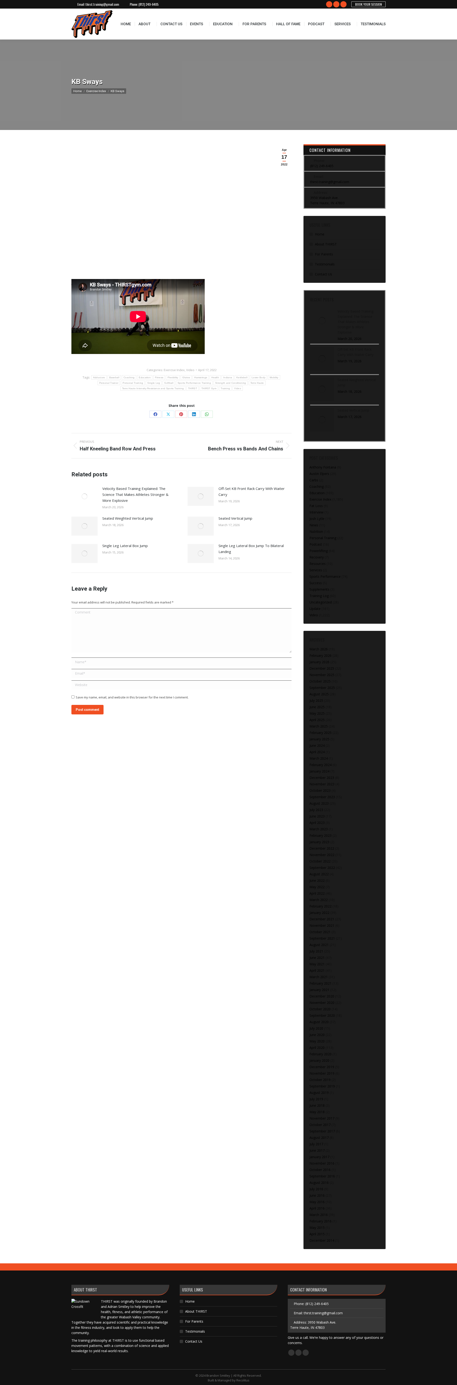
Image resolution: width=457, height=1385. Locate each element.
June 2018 (317, 1105)
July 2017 (316, 1144)
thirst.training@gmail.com (102, 4)
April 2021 (317, 970)
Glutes (186, 377)
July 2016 (316, 1189)
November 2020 (321, 1002)
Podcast (315, 544)
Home (319, 234)
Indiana (227, 377)
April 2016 (317, 1208)
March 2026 (318, 649)
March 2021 (318, 977)
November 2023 (321, 784)
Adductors (99, 377)
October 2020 (320, 1009)
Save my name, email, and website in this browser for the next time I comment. (132, 697)
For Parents (324, 254)
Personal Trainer (109, 383)
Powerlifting (318, 550)
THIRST (192, 388)
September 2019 (322, 1086)
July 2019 (316, 1099)
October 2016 (320, 1169)
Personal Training (133, 383)
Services (315, 570)
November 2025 (321, 675)
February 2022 (320, 906)
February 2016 (320, 1221)
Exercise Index (174, 370)
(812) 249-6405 (149, 4)
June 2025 (317, 707)
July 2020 (316, 1028)
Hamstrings (200, 377)
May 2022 (317, 887)
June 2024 (317, 745)
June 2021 (317, 957)
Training (225, 388)
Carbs (313, 480)
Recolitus (242, 1380)
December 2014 (321, 1240)
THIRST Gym (208, 388)
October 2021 (320, 932)
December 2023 (321, 777)
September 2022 (322, 867)
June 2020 (317, 1034)
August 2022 (319, 874)
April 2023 (317, 822)
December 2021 (321, 919)
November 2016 (321, 1163)
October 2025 (320, 681)
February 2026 (320, 655)
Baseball (114, 377)
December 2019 (321, 1067)
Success (315, 583)
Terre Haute (257, 383)
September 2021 (322, 938)
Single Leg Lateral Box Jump (125, 545)
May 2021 (317, 964)
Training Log (319, 595)
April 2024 (317, 752)
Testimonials (325, 264)
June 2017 (317, 1150)
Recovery (316, 557)
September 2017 (322, 1131)
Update (315, 608)
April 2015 (317, 1234)
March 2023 (318, 829)
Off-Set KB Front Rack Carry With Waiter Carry (252, 491)
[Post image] (84, 496)
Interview (316, 512)
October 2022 (320, 861)
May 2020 (317, 1041)
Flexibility (173, 377)
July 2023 (316, 809)
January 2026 (319, 662)
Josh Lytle (316, 518)
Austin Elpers (319, 473)
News (313, 525)
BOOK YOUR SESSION (368, 4)
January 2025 (319, 739)
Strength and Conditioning (230, 383)
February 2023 (320, 835)
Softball (168, 383)
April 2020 (317, 1047)
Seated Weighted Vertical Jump (127, 518)
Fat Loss (316, 505)
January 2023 (319, 842)
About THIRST (326, 244)
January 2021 (319, 989)
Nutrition (316, 531)
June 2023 (317, 816)
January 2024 (319, 771)
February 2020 (320, 1054)
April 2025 (317, 719)
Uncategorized (320, 602)
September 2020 (322, 1015)
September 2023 (322, 797)
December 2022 (321, 848)
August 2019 (319, 1092)
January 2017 (319, 1157)
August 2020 (319, 1022)
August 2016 (319, 1182)
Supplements (319, 589)
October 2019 (320, 1079)
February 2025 (320, 732)
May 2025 (317, 713)
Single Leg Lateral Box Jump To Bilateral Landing (251, 548)
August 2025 (319, 694)
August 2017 (319, 1137)
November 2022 (321, 854)
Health (215, 377)
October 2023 (320, 790)
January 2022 (319, 912)
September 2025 (322, 687)
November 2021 (321, 925)
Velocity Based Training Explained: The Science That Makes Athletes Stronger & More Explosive (135, 494)
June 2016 (317, 1195)
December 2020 (321, 996)
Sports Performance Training (194, 383)
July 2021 (316, 951)
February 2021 (320, 983)
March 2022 (318, 899)
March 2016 (318, 1214)
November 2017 (321, 1118)
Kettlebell (241, 377)
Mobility (274, 377)
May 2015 (317, 1227)
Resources (317, 563)
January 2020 (319, 1060)
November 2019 (321, 1073)
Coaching (129, 377)
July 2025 (316, 700)
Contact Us (323, 274)
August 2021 (319, 944)
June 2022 (317, 880)
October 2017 (320, 1124)
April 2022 (317, 893)
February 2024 (320, 764)
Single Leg (153, 383)
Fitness (159, 377)
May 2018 (317, 1112)
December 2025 (321, 668)
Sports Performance (325, 576)
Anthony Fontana (322, 467)
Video (190, 370)
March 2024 (318, 758)
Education (145, 377)
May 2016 (317, 1202)
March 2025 (318, 726)
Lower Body (258, 377)
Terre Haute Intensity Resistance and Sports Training (153, 388)
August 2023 (319, 803)
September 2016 (322, 1176)
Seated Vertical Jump (235, 518)
